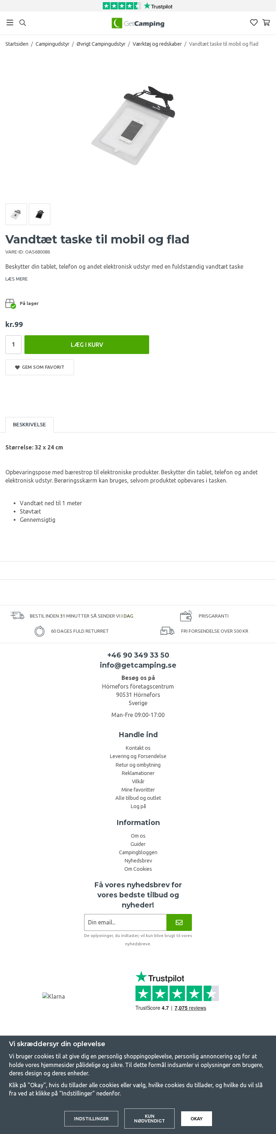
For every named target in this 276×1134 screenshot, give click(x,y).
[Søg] (22, 22)
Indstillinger (91, 1118)
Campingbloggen (138, 852)
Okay (196, 1118)
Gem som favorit (42, 366)
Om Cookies (138, 869)
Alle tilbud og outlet (138, 798)
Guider (138, 844)
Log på (138, 806)
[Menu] (10, 22)
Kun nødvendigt (149, 1118)
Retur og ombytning (138, 765)
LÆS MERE (16, 278)
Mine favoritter (138, 790)
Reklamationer (138, 773)
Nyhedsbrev (138, 861)
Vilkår (138, 781)
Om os (138, 836)
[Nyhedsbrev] (179, 922)
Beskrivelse (29, 424)
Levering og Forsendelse (138, 756)
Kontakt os (138, 748)
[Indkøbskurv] (266, 22)
